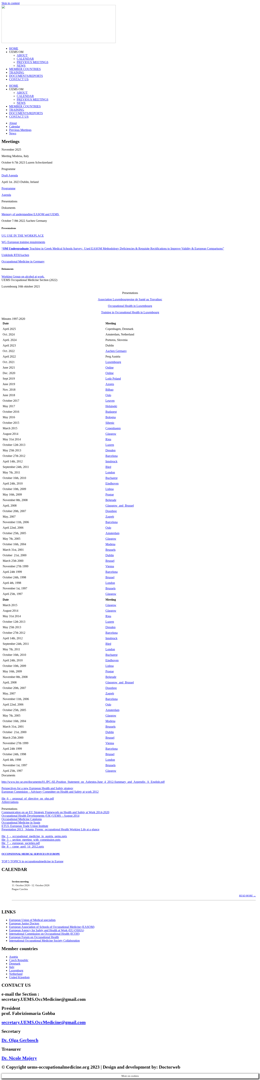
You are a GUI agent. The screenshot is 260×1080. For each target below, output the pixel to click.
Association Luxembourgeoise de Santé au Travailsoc (130, 299)
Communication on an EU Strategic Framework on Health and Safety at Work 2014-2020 (55, 812)
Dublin (109, 555)
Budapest (111, 411)
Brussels (110, 549)
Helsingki (111, 406)
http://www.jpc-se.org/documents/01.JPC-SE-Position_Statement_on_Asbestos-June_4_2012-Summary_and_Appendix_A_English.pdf (83, 781)
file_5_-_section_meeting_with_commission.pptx (31, 839)
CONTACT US (19, 79)
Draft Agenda (10, 175)
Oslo (108, 395)
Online (109, 367)
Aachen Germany (116, 351)
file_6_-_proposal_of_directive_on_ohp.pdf (28, 798)
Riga (108, 439)
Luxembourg (113, 362)
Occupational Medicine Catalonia (22, 819)
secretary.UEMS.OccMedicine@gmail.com (44, 1022)
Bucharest (111, 478)
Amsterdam (112, 533)
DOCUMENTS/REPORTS (26, 75)
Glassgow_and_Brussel (119, 505)
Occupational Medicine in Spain (21, 822)
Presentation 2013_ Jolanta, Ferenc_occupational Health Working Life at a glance (50, 829)
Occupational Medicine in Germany (23, 261)
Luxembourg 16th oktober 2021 (21, 286)
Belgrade (110, 500)
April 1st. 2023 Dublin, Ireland (20, 182)
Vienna (109, 566)
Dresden (110, 450)
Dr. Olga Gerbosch (20, 1040)
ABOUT (22, 55)
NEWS (21, 65)
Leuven (110, 400)
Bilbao (109, 389)
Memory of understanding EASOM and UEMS (31, 214)
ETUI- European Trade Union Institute (25, 826)
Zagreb (109, 516)
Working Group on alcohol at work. (23, 276)
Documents (8, 775)
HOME (13, 48)
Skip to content (11, 3)
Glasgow (110, 433)
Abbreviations (10, 802)
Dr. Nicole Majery (19, 1058)
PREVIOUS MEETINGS (32, 62)
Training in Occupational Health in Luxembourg (130, 312)
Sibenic (109, 422)
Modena (110, 544)
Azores (109, 384)
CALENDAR (25, 58)
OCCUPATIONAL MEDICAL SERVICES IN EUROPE (31, 854)
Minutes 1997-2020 (13, 318)
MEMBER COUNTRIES (25, 69)
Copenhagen (113, 428)
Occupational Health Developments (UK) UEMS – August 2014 (40, 815)
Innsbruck (111, 461)
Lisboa (109, 489)
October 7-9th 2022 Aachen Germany (24, 220)
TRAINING (16, 72)
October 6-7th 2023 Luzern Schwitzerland (27, 162)
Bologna (110, 417)
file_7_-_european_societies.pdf (21, 843)
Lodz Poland (113, 378)
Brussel (109, 560)
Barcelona (111, 455)
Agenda (6, 194)
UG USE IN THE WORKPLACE (23, 235)
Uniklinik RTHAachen (15, 255)
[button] (130, 162)
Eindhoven (112, 483)
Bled (108, 467)
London (110, 472)
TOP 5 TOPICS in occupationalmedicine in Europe (32, 861)
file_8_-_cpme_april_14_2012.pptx (23, 846)
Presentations (9, 808)
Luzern (109, 444)
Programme (8, 188)
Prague (109, 494)
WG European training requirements (23, 242)
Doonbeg (111, 511)
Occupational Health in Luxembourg (130, 305)
